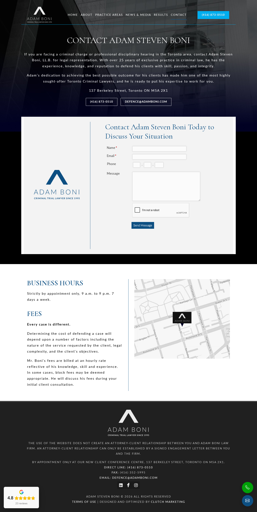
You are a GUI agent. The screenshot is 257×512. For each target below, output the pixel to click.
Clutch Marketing (168, 502)
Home (73, 15)
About (86, 15)
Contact (179, 15)
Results (161, 15)
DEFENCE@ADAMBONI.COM (146, 101)
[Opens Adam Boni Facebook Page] (128, 485)
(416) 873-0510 (213, 15)
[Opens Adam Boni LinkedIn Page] (121, 485)
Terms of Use (84, 502)
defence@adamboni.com (135, 477)
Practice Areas (109, 15)
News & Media (138, 15)
